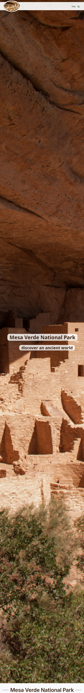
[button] (78, 6)
